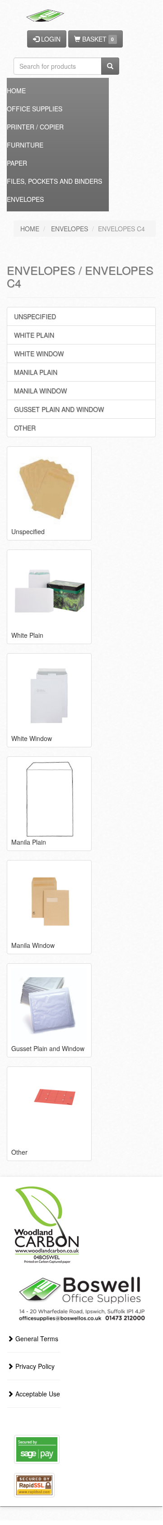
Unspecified (35, 316)
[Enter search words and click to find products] (110, 66)
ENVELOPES (69, 228)
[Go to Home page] (46, 11)
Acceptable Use (37, 1393)
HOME (29, 228)
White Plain (34, 334)
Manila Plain (35, 372)
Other (25, 427)
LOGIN (50, 38)
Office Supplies (34, 108)
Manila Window (40, 390)
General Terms (36, 1338)
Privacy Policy (34, 1366)
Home (16, 90)
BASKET (97, 38)
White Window (39, 353)
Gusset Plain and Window (59, 409)
